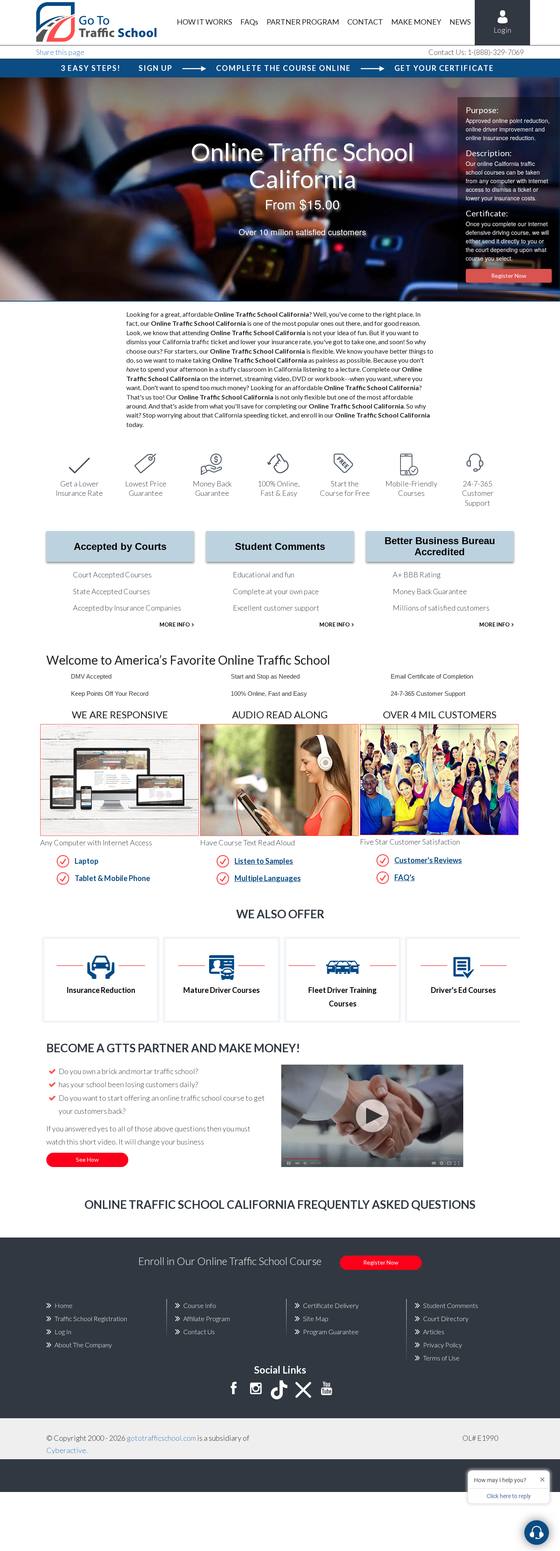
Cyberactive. (67, 1450)
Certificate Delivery (331, 1305)
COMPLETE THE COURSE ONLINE (283, 68)
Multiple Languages (267, 878)
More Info (174, 624)
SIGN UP (156, 68)
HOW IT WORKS (204, 21)
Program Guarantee (331, 1331)
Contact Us (199, 1331)
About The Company (83, 1345)
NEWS (460, 21)
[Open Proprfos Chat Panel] (536, 1532)
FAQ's (404, 877)
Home (64, 1305)
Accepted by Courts (120, 546)
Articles (433, 1331)
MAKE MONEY (416, 21)
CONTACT (365, 21)
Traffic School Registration (91, 1318)
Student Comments (280, 546)
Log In (63, 1331)
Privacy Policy (442, 1345)
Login (502, 29)
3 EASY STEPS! (91, 68)
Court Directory (446, 1318)
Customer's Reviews (428, 860)
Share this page (60, 52)
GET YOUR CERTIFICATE (444, 68)
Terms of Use (441, 1358)
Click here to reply (509, 1496)
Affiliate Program (206, 1318)
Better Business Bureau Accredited (440, 546)
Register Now (508, 275)
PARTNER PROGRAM (302, 21)
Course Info (199, 1305)
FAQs (249, 21)
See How (87, 1159)
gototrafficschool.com (161, 1437)
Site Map (315, 1318)
